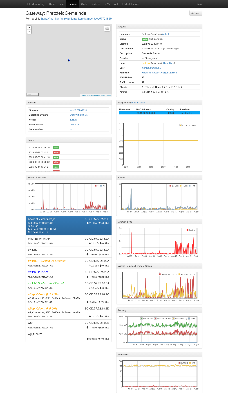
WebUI (165, 34)
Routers (72, 3)
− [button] (29, 31)
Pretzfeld (146, 62)
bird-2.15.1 (75, 124)
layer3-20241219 (78, 110)
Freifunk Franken (130, 3)
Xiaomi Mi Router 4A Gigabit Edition (159, 72)
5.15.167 (74, 119)
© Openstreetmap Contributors (99, 95)
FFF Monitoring (35, 4)
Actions (195, 12)
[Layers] (107, 28)
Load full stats (138, 102)
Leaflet (83, 95)
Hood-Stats (168, 62)
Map (62, 3)
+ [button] (29, 27)
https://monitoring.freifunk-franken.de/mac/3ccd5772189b (76, 18)
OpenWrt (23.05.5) (79, 114)
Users (84, 3)
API (116, 3)
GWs (107, 3)
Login (199, 3)
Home (52, 3)
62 (71, 129)
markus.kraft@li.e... (151, 67)
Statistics (96, 3)
